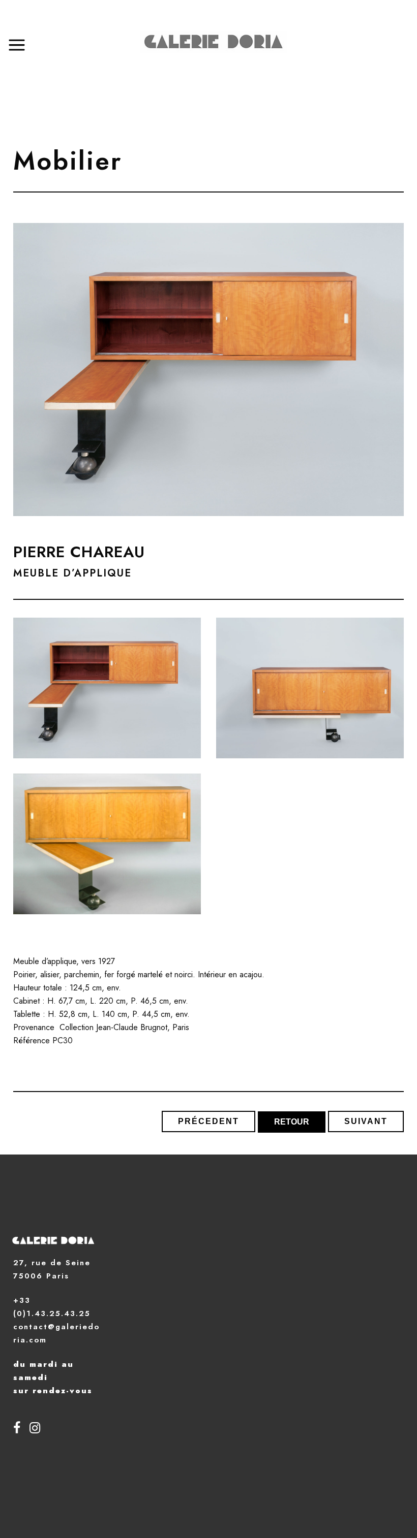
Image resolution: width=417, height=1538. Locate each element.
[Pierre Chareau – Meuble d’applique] (107, 688)
